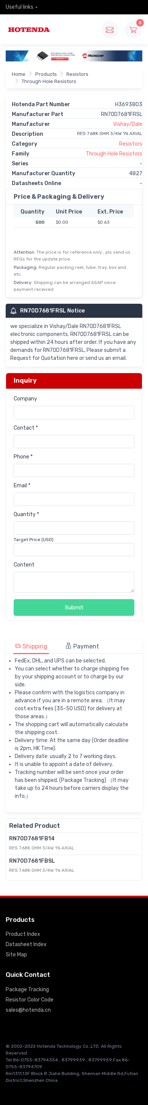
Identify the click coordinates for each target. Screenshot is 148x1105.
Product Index (23, 934)
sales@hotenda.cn (28, 1010)
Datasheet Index (26, 944)
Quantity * (26, 514)
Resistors (77, 74)
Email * (22, 485)
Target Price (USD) (34, 539)
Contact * (26, 428)
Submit (74, 607)
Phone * (23, 457)
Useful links (19, 7)
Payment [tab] (85, 646)
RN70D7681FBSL (32, 861)
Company (25, 399)
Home (18, 74)
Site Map (16, 954)
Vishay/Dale (127, 124)
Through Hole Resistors (49, 81)
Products (46, 74)
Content (24, 565)
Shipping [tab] (34, 646)
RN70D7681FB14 (32, 838)
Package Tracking (27, 989)
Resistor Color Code (30, 1000)
